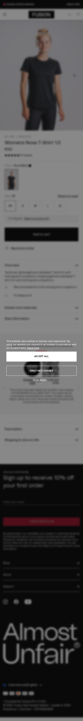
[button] (41, 380)
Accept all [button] (41, 356)
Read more (33, 347)
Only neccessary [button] (41, 370)
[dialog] (41, 360)
